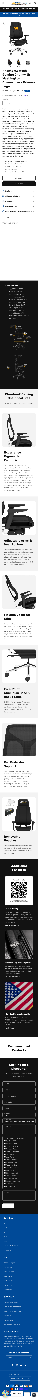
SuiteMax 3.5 (10, 1184)
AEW (5, 1237)
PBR (5, 1241)
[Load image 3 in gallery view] (28, 63)
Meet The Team (9, 1272)
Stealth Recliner (12, 1178)
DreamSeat (7, 1290)
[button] (3, 3)
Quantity (5, 99)
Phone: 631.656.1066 (11, 1302)
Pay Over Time (9, 1285)
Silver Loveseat (11, 1176)
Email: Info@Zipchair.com (12, 1307)
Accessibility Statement (12, 1325)
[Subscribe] (30, 1357)
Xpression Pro (11, 1186)
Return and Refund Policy (12, 1311)
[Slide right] (35, 63)
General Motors (9, 1250)
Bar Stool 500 (11, 1141)
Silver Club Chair (12, 1173)
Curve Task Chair (12, 1146)
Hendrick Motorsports (11, 1246)
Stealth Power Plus (13, 1181)
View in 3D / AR (10, 925)
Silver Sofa (10, 1170)
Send (8, 1206)
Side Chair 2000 (12, 1168)
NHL (5, 1232)
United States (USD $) (18, 1378)
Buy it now (19, 184)
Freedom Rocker (12, 1149)
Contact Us (7, 1316)
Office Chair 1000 (12, 1160)
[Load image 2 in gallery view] (19, 63)
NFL (5, 1223)
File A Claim (8, 1267)
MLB (5, 1228)
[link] (19, 337)
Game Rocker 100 (12, 1152)
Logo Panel (10, 1157)
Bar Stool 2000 (11, 1144)
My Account (8, 1276)
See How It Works (11, 977)
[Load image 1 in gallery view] (10, 63)
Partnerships (8, 1281)
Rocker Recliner (12, 1165)
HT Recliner (10, 1154)
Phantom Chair (11, 1162)
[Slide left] (3, 63)
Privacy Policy (9, 1320)
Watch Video (9, 1028)
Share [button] (7, 217)
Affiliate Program (9, 1263)
